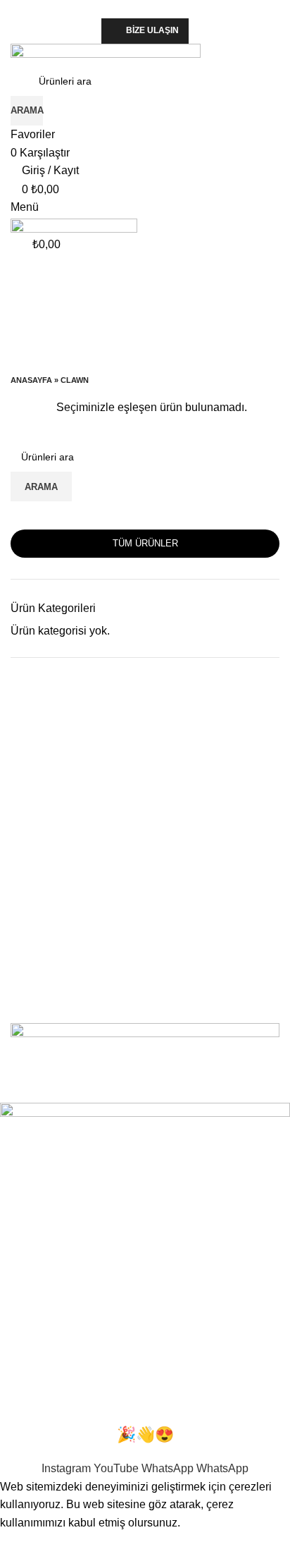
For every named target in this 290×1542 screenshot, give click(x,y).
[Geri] (28, 280)
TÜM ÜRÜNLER (145, 543)
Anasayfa (31, 380)
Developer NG (190, 1094)
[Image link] (145, 1053)
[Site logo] (106, 54)
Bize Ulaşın (152, 30)
